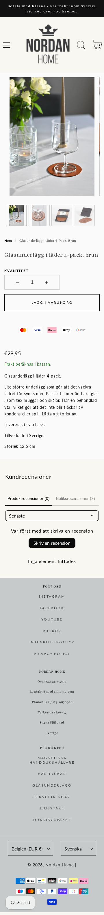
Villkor (52, 631)
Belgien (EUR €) (27, 848)
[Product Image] (52, 136)
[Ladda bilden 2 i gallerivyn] (39, 215)
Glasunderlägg (51, 785)
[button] (7, 45)
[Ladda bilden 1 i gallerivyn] (16, 215)
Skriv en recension (52, 543)
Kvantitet (16, 270)
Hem (8, 240)
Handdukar (52, 774)
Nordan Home (59, 864)
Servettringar (52, 797)
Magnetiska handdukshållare (52, 760)
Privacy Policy (52, 653)
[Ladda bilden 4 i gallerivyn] (84, 215)
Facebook (52, 608)
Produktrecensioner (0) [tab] (29, 498)
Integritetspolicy (52, 642)
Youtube (52, 619)
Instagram (52, 596)
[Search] (81, 45)
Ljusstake (52, 808)
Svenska (73, 848)
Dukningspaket (52, 820)
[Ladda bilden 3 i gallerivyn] (61, 215)
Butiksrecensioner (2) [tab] (75, 498)
